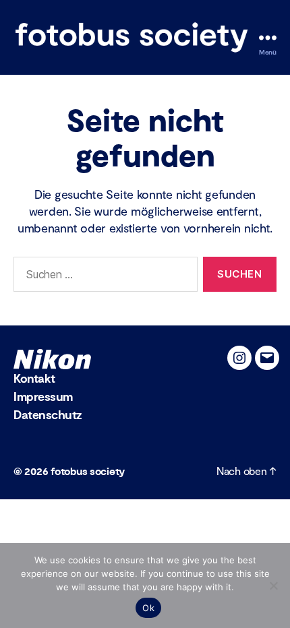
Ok (148, 607)
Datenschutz (47, 415)
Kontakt (34, 379)
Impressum (43, 397)
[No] (273, 585)
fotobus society (88, 471)
